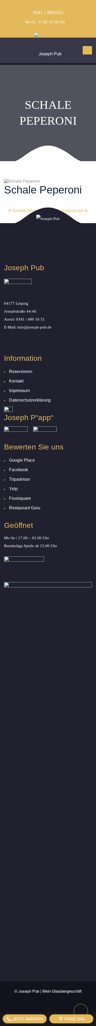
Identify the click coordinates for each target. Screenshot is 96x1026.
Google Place (22, 460)
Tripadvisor (19, 479)
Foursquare (20, 498)
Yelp (13, 489)
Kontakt (16, 381)
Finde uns (74, 1019)
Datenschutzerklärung (30, 400)
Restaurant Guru (24, 508)
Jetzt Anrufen (27, 1019)
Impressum (19, 390)
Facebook (18, 469)
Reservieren (20, 371)
